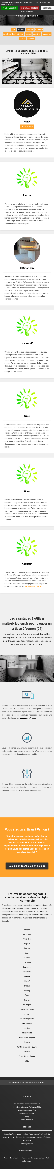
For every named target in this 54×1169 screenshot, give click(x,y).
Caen (27, 953)
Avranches (27, 939)
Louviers (27, 1028)
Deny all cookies (30, 8)
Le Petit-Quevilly (27, 1019)
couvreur (29, 30)
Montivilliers (27, 1033)
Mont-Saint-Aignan (27, 1038)
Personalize (47, 8)
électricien (39, 30)
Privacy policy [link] (27, 12)
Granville (27, 1000)
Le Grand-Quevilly (27, 1009)
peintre (22, 38)
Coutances (27, 967)
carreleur (21, 30)
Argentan (27, 934)
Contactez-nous (27, 1120)
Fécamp (27, 991)
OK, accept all (10, 8)
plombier (31, 38)
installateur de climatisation (13, 34)
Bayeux (27, 944)
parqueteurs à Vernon (34, 586)
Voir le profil (28, 127)
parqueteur (47, 34)
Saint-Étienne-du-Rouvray (27, 1047)
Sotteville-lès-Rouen (27, 1056)
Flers (27, 995)
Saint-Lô (27, 1052)
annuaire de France (28, 718)
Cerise (27, 958)
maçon (28, 34)
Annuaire (16, 1104)
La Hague (27, 1005)
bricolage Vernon (27, 1144)
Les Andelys (27, 1023)
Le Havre (27, 1014)
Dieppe (27, 976)
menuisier (36, 34)
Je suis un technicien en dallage (27, 865)
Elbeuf (27, 981)
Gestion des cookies (27, 1113)
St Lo (27, 1061)
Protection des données (27, 1110)
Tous (13, 30)
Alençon (27, 929)
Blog (27, 1116)
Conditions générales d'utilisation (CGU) (27, 1107)
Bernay (27, 948)
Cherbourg (27, 962)
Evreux (27, 986)
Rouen (27, 1042)
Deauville (27, 972)
